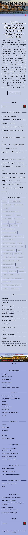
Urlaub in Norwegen (7, 507)
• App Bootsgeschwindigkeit (9, 459)
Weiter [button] (26, 357)
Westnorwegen (7, 317)
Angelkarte (18, 204)
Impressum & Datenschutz (11, 342)
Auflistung (7, 218)
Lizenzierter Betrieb (11, 260)
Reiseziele (5, 302)
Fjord (20, 243)
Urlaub (5, 288)
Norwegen (20, 267)
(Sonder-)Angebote (8, 327)
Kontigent (18, 253)
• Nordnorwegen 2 (7, 379)
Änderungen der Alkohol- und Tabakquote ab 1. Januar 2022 (14, 32)
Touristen (7, 281)
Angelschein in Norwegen (11, 152)
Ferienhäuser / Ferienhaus (9, 396)
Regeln (22, 271)
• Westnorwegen (6, 385)
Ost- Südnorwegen (9, 320)
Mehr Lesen (14, 93)
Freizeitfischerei (9, 246)
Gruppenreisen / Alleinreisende (11, 398)
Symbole (6, 278)
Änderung (15, 288)
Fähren (4, 331)
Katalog (4, 415)
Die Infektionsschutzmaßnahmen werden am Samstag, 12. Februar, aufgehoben (14, 177)
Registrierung (8, 274)
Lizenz (20, 257)
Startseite (5, 299)
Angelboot (7, 204)
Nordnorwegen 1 (8, 306)
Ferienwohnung (9, 243)
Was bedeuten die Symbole (11, 137)
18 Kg (5, 201)
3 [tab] (15, 363)
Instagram (8, 471)
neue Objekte (6, 324)
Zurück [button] (2, 357)
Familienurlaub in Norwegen (10, 510)
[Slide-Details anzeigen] (14, 357)
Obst (4, 271)
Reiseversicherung (8, 334)
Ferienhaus (18, 236)
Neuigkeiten (18, 25)
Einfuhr (14, 225)
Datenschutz (5, 427)
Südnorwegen (17, 278)
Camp (18, 222)
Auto (5, 222)
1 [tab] (12, 363)
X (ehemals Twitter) (11, 474)
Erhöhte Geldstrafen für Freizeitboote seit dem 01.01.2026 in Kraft (14, 119)
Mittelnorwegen (8, 313)
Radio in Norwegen (8, 163)
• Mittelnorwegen (7, 382)
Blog (12, 23)
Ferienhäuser (8, 239)
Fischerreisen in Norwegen (9, 512)
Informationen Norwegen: (9, 448)
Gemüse (21, 246)
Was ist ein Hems (8, 159)
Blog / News (5, 435)
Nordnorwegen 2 (8, 309)
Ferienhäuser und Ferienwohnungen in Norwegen (13, 503)
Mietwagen (5, 404)
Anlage (18, 215)
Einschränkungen (9, 232)
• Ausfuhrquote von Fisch (9, 456)
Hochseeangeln (9, 250)
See (18, 274)
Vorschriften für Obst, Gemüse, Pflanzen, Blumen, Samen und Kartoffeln (13, 130)
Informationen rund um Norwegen (14, 345)
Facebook (8, 468)
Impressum (5, 430)
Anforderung (15, 201)
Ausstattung (19, 218)
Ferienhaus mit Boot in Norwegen (11, 497)
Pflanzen (12, 271)
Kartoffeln (7, 253)
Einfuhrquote (8, 229)
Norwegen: (5, 374)
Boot (11, 222)
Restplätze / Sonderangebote (10, 412)
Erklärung (7, 236)
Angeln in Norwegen (11, 211)
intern (3, 486)
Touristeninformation (12, 285)
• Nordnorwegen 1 (7, 376)
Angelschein (7, 215)
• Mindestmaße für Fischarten (10, 453)
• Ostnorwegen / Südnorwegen (10, 387)
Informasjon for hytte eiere (9, 484)
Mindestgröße (8, 264)
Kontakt (4, 338)
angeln (5, 208)
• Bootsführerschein (7, 451)
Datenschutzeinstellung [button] (8, 438)
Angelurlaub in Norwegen (9, 500)
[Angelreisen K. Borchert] (14, 7)
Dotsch (5, 225)
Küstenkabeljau (9, 257)
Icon (19, 250)
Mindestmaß (8, 267)
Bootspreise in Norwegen (11, 166)
